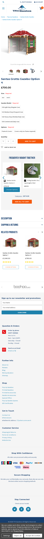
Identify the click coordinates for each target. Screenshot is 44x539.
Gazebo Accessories (9, 395)
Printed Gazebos (8, 390)
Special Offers (7, 398)
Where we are (6, 418)
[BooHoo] (22, 287)
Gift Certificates (7, 403)
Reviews (5, 367)
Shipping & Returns (9, 432)
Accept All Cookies (33, 535)
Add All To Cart (22, 202)
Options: (7, 127)
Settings (6, 535)
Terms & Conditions (9, 435)
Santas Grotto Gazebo (27, 17)
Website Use (6, 440)
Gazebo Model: (9, 103)
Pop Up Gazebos (12, 17)
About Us (5, 365)
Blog (3, 370)
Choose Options (10, 267)
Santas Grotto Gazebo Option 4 (12, 19)
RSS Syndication (7, 373)
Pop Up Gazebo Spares (10, 401)
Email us (11, 351)
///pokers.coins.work (24, 420)
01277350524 (27, 2)
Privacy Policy (7, 437)
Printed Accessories (9, 393)
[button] (22, 488)
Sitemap (5, 375)
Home (3, 17)
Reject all (17, 535)
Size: (6, 93)
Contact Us (6, 415)
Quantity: (4, 137)
